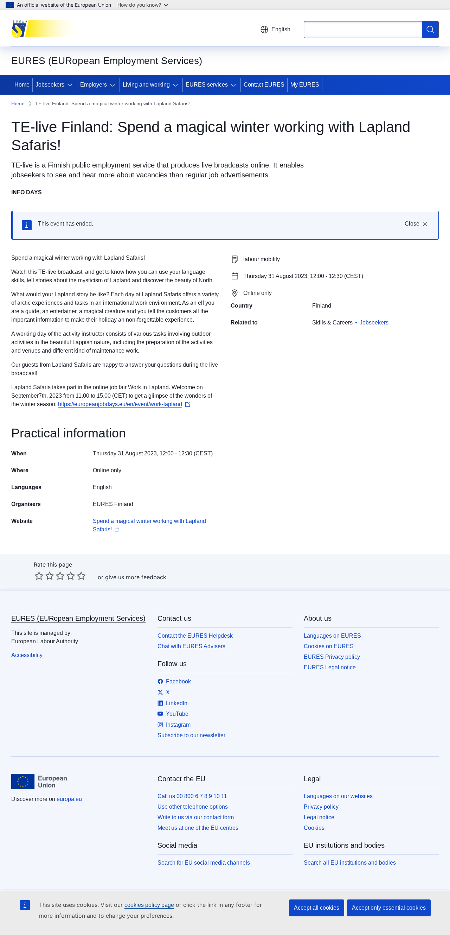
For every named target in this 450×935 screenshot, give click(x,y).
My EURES (304, 85)
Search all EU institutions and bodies (350, 863)
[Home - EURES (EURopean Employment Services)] (46, 28)
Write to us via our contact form (196, 817)
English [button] (280, 29)
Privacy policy (321, 807)
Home (22, 85)
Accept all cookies (316, 908)
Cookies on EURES (329, 646)
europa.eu (69, 799)
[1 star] (39, 575)
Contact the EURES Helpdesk (195, 636)
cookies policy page (149, 905)
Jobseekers (50, 85)
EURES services (207, 85)
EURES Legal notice (330, 667)
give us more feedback (135, 577)
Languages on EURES (332, 636)
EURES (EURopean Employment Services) (78, 618)
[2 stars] (44, 575)
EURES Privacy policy (332, 657)
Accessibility (27, 655)
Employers (93, 85)
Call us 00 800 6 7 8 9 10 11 (192, 796)
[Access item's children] (71, 85)
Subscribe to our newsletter (191, 735)
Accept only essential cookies (389, 908)
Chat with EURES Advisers (191, 646)
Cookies (314, 828)
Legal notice (319, 817)
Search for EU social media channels (204, 863)
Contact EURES (264, 85)
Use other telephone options (193, 807)
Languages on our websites (338, 796)
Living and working (146, 85)
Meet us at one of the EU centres (198, 828)
